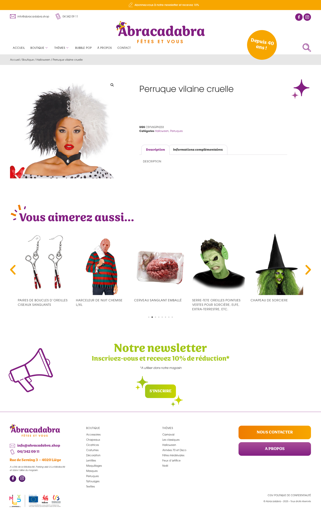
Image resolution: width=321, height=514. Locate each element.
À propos (104, 47)
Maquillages (94, 465)
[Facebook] (13, 478)
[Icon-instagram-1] (307, 17)
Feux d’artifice (171, 460)
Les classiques (170, 439)
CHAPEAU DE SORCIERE (269, 300)
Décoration (93, 455)
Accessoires (93, 434)
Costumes (92, 450)
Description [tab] (155, 149)
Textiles (90, 486)
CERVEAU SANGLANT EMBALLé (158, 300)
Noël (165, 465)
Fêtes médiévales (173, 455)
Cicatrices (92, 444)
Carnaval (168, 434)
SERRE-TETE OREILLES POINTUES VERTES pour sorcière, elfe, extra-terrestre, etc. (216, 304)
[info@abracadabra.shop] (13, 16)
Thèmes (59, 47)
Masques (92, 470)
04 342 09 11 (70, 16)
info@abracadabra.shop (33, 16)
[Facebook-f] (299, 17)
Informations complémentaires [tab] (198, 149)
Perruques (176, 130)
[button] (307, 47)
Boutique (37, 47)
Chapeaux (93, 439)
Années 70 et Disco (174, 450)
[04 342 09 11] (58, 16)
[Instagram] (22, 478)
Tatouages (92, 481)
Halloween (43, 59)
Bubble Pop (83, 47)
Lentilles (91, 460)
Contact (124, 47)
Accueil (19, 47)
